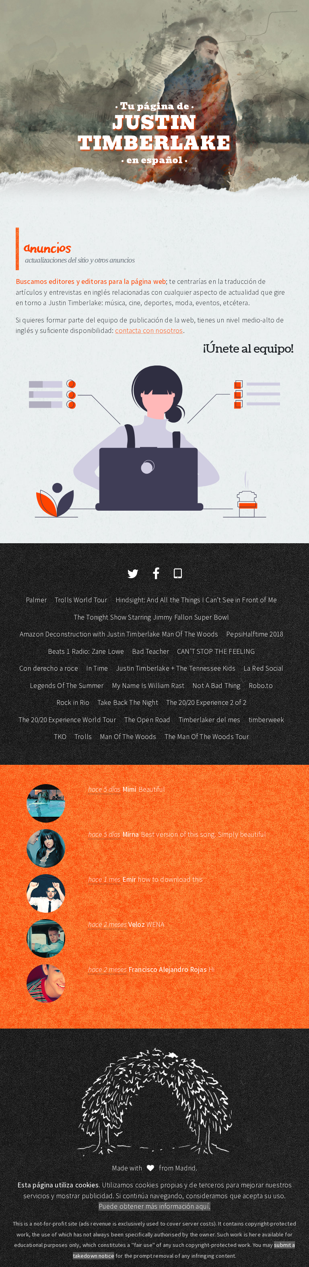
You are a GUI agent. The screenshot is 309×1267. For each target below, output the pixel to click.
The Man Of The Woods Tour (207, 736)
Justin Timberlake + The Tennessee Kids (175, 668)
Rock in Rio (72, 702)
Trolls (83, 736)
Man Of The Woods (128, 736)
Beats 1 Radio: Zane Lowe (86, 651)
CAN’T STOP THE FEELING (216, 651)
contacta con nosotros (149, 330)
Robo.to (261, 685)
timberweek (266, 719)
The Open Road (147, 719)
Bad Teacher (150, 651)
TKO (60, 736)
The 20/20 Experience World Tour (67, 719)
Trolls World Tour (81, 600)
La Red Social (263, 668)
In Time (97, 668)
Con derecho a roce (48, 668)
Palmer (36, 600)
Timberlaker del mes (210, 719)
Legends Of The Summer (66, 685)
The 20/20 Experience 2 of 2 (206, 702)
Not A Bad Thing (216, 685)
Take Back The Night (127, 702)
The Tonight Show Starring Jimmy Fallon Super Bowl (151, 617)
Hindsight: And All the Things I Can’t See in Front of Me (196, 600)
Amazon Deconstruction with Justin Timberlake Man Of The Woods (119, 634)
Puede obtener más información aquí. (154, 1206)
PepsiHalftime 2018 (254, 634)
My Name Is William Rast (148, 685)
